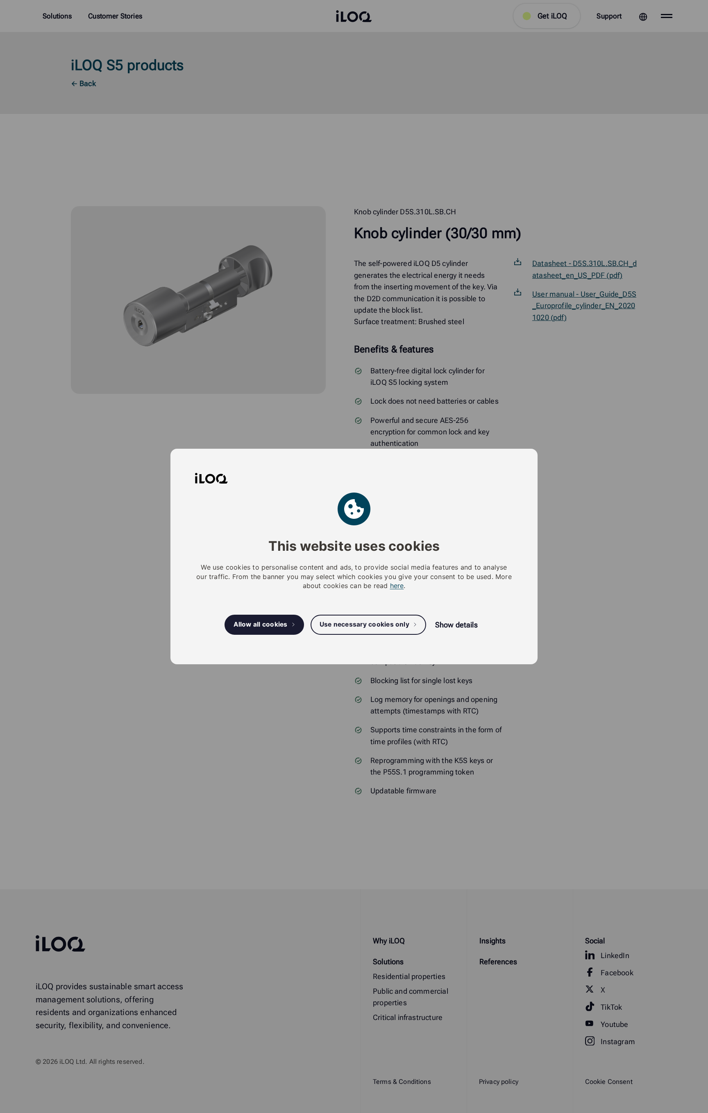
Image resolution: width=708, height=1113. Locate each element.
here (397, 585)
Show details (456, 624)
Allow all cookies (261, 625)
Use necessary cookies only (364, 625)
